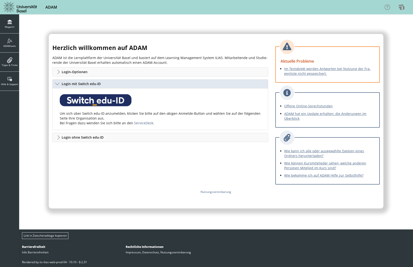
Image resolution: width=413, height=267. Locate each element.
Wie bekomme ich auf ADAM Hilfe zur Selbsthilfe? (324, 175)
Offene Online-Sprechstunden (308, 106)
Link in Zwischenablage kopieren (45, 236)
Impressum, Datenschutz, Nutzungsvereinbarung (158, 252)
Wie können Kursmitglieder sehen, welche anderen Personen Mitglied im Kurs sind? (325, 165)
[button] (160, 71)
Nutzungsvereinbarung (216, 192)
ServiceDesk (143, 123)
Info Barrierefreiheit (35, 252)
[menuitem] (402, 7)
